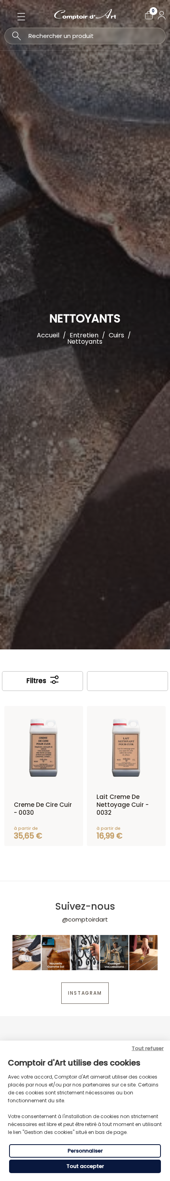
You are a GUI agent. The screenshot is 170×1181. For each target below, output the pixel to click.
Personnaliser (85, 1151)
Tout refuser (148, 1048)
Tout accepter (85, 1166)
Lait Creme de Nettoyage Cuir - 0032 (122, 805)
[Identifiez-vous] (162, 15)
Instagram (85, 993)
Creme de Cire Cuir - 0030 (43, 809)
